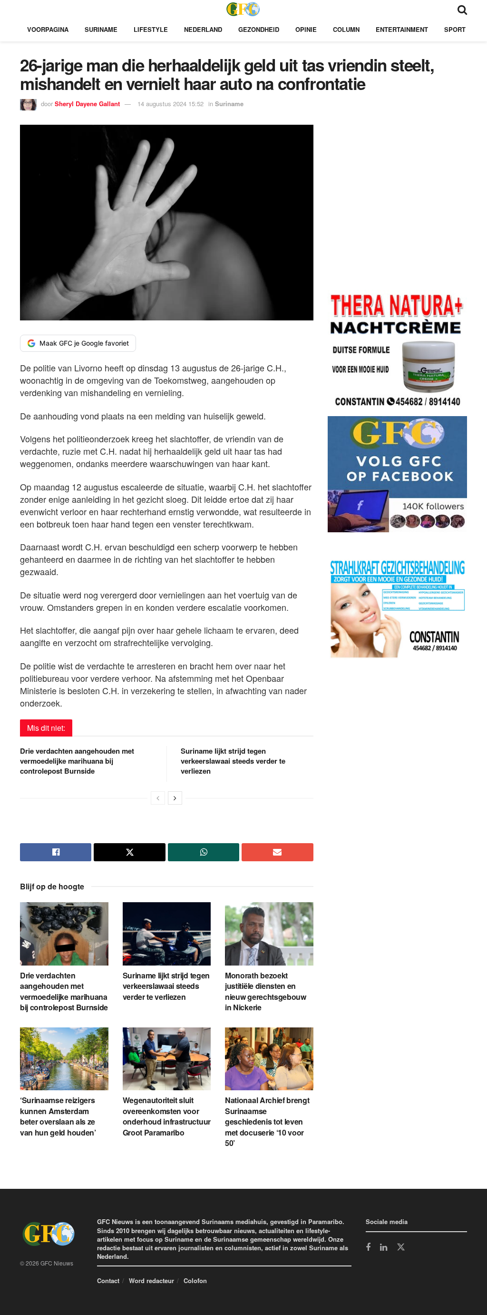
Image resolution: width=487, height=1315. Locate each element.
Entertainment (402, 29)
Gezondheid (258, 29)
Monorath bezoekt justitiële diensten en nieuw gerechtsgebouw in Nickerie (265, 991)
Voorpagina (47, 29)
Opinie (306, 29)
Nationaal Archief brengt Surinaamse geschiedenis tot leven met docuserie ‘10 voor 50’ (267, 1121)
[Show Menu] (24, 9)
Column (346, 29)
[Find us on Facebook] (368, 1248)
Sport (455, 29)
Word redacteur (151, 1280)
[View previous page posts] (158, 798)
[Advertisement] (399, 209)
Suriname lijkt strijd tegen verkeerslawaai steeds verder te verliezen (233, 761)
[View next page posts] (175, 798)
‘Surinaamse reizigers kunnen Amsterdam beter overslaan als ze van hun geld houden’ (58, 1116)
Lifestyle (151, 29)
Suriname (101, 29)
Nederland (203, 29)
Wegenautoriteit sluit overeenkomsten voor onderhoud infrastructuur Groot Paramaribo (167, 1116)
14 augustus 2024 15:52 (170, 103)
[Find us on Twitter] (401, 1247)
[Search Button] (462, 9)
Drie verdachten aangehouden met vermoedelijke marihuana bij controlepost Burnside (77, 761)
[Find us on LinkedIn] (383, 1248)
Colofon (195, 1280)
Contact (108, 1280)
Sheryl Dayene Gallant (87, 103)
